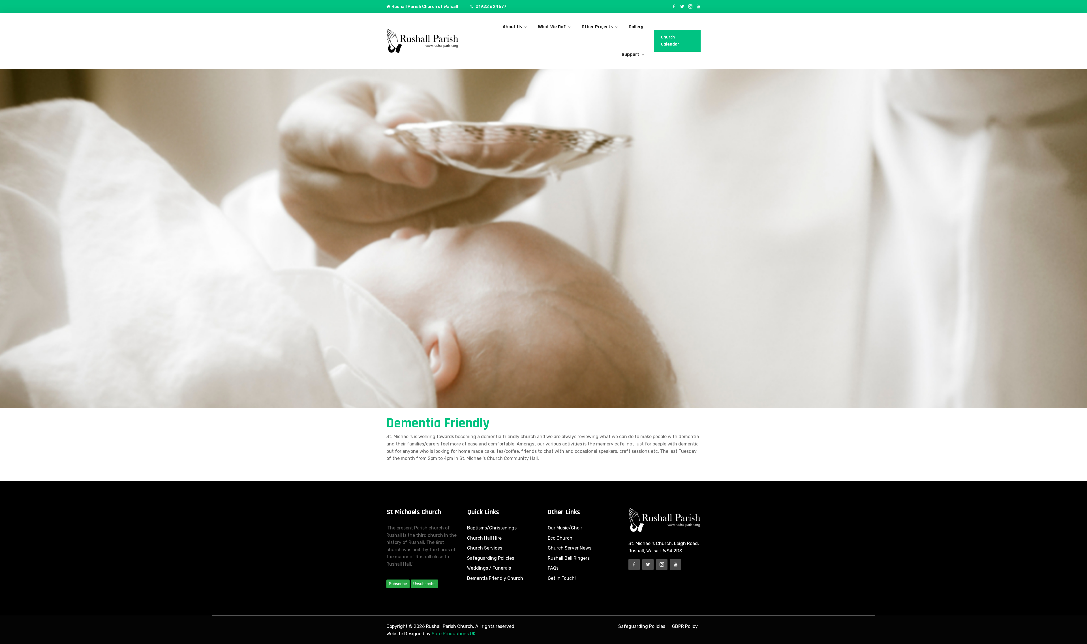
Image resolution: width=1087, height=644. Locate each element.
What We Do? (552, 26)
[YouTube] (698, 6)
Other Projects (597, 26)
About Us (512, 26)
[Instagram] (690, 6)
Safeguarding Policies (490, 558)
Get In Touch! (562, 578)
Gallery (636, 26)
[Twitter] (682, 6)
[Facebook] (674, 6)
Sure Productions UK (454, 633)
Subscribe (398, 583)
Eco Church (560, 538)
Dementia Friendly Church (495, 578)
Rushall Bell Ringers (569, 558)
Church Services (484, 548)
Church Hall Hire (484, 538)
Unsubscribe (424, 583)
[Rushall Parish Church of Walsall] (422, 40)
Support (630, 54)
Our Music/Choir (565, 528)
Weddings (477, 568)
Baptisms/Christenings (492, 528)
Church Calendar (670, 41)
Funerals (502, 568)
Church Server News (569, 548)
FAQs (553, 568)
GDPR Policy (685, 626)
